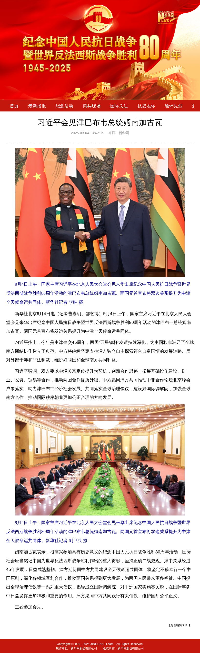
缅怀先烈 (173, 105)
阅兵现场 (91, 105)
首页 (14, 105)
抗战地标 (146, 105)
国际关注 (119, 105)
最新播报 (37, 105)
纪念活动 (64, 105)
